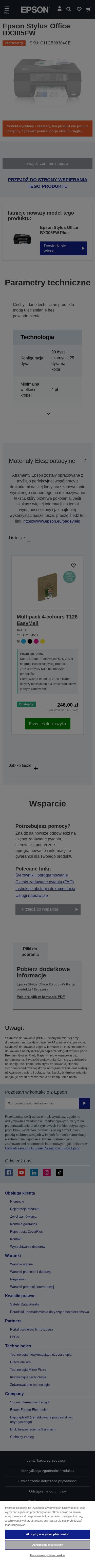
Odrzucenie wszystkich (47, 1544)
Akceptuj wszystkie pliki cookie (47, 1534)
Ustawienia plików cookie (47, 1555)
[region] (47, 1530)
